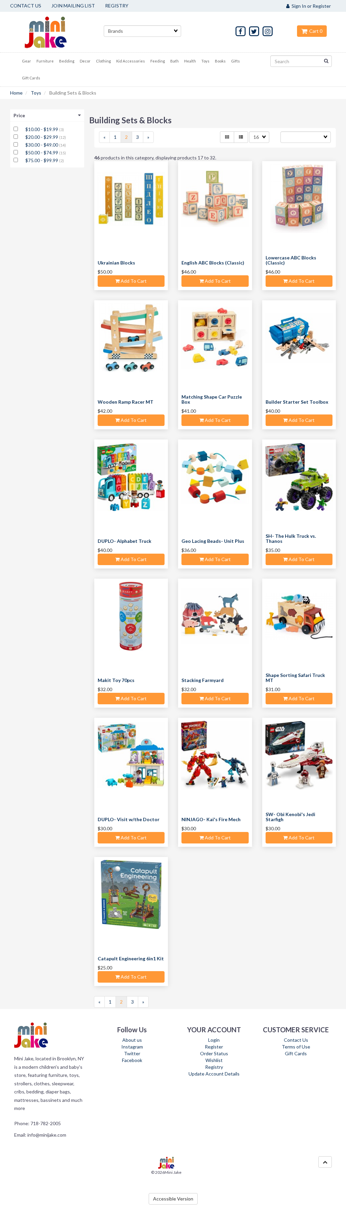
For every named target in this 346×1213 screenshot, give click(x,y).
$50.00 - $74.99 (42, 152)
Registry (214, 1067)
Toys (36, 93)
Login (214, 1040)
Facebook (132, 1060)
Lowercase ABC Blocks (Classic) (291, 260)
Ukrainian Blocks (116, 263)
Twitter (132, 1053)
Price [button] (19, 115)
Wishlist (214, 1060)
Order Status (214, 1053)
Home (16, 93)
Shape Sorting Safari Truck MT (295, 677)
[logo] (54, 32)
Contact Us (296, 1040)
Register (214, 1047)
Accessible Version (173, 1199)
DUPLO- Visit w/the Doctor (128, 819)
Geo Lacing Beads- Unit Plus (212, 541)
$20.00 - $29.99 (42, 137)
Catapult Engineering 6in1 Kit (131, 958)
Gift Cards (296, 1053)
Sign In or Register (310, 6)
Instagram (132, 1047)
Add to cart (133, 281)
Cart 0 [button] (314, 31)
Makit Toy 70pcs (116, 680)
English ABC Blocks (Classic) (212, 263)
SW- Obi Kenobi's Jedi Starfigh (290, 816)
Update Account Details (214, 1074)
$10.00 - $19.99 (42, 129)
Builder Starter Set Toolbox (297, 402)
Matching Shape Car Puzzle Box (211, 399)
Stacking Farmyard (202, 680)
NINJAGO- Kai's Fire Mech (211, 819)
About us (132, 1040)
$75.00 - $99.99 (42, 160)
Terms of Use (296, 1047)
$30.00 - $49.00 (42, 145)
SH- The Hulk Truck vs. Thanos (291, 538)
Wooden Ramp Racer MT (125, 402)
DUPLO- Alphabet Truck (124, 541)
